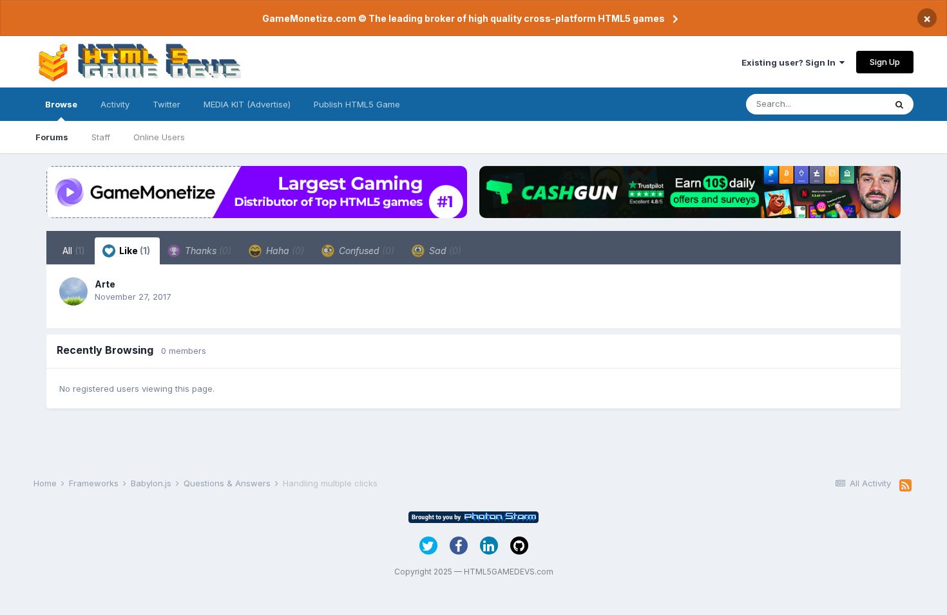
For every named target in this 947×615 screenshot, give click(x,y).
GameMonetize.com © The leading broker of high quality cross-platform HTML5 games (463, 18)
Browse (61, 104)
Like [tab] (133, 250)
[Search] (899, 104)
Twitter (166, 104)
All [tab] (73, 250)
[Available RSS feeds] (905, 486)
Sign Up (885, 62)
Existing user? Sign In (790, 62)
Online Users (159, 137)
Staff (100, 137)
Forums (51, 137)
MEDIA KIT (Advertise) (247, 104)
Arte (105, 284)
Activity (114, 104)
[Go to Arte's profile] (73, 291)
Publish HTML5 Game (357, 104)
